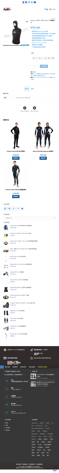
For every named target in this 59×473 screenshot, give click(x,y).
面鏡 (43, 455)
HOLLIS (47, 428)
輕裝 (7, 422)
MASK (38, 431)
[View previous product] (52, 18)
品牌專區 (39, 73)
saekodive (42, 433)
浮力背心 (40, 444)
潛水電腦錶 (40, 447)
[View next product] (55, 18)
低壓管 (39, 439)
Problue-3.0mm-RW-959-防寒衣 (16, 151)
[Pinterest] (18, 209)
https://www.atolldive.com (18, 413)
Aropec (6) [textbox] (29, 218)
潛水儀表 (8, 427)
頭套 (33, 79)
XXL (26, 97)
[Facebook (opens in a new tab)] (26, 2)
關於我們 (7, 367)
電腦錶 (38, 455)
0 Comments (44, 378)
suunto (34, 436)
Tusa (39, 436)
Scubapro (50, 433)
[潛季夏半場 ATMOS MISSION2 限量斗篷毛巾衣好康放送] (33, 384)
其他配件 (46, 439)
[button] (27, 21)
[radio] (33, 58)
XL (23, 97)
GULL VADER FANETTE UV (37, 428)
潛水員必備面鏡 (47, 444)
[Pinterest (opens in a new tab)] (29, 2)
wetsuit (34, 439)
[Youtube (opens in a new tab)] (34, 2)
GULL (46, 425)
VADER (50, 436)
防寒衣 (33, 455)
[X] (5, 209)
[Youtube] (22, 209)
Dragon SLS (39, 425)
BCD (33, 425)
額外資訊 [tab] (27, 88)
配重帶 (42, 452)
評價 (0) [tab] (32, 88)
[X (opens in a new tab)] (24, 2)
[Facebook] (9, 209)
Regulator (34, 433)
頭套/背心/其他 (49, 73)
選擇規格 (15, 158)
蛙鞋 (44, 450)
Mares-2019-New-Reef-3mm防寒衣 (43, 151)
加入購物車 (43, 66)
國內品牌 (43, 73)
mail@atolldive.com (16, 405)
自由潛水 (39, 450)
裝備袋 (49, 450)
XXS (29, 97)
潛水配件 (33, 447)
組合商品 (8, 430)
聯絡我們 (15, 367)
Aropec (34, 73)
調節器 (33, 452)
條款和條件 (23, 367)
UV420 (44, 436)
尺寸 (32, 53)
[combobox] (29, 218)
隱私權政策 (32, 367)
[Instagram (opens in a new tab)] (31, 2)
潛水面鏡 (47, 447)
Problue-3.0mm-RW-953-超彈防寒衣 (15, 189)
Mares (33, 431)
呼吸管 (51, 439)
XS (17, 97)
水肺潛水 (33, 444)
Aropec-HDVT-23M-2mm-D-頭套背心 (45, 77)
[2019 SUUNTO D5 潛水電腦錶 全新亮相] (33, 376)
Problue (45, 431)
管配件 (33, 450)
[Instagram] (14, 209)
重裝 (7, 425)
